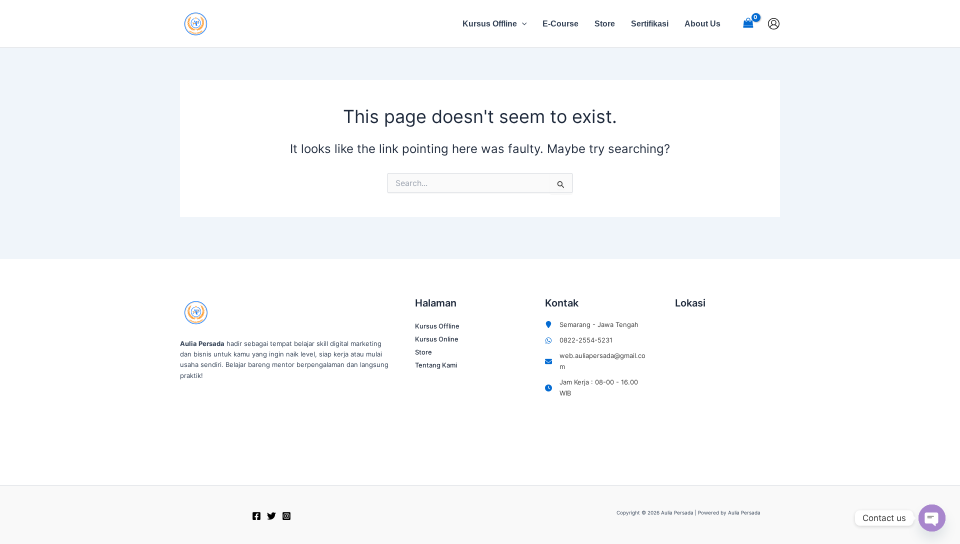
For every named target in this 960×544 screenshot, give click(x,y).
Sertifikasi (649, 24)
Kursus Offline (489, 24)
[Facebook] (256, 516)
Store (604, 24)
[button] (522, 24)
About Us (702, 24)
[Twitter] (271, 516)
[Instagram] (286, 516)
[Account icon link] (774, 24)
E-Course (560, 24)
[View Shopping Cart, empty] (748, 23)
